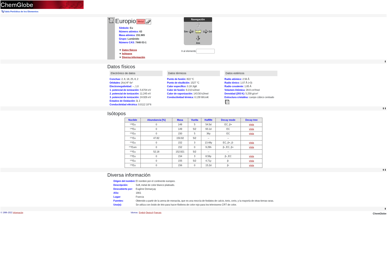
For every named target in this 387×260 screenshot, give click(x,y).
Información (18, 212)
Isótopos (127, 53)
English (142, 212)
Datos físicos (129, 50)
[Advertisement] (252, 38)
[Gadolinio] (205, 31)
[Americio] (198, 37)
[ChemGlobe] (42, 4)
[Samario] (191, 31)
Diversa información (133, 57)
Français (157, 212)
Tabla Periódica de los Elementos (21, 11)
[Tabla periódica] (198, 31)
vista (251, 124)
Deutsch (149, 212)
